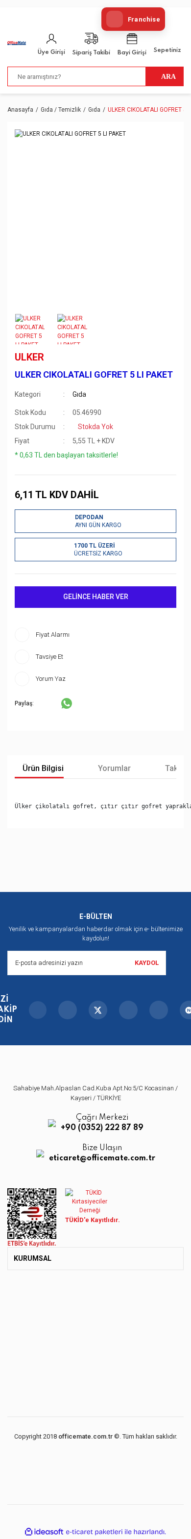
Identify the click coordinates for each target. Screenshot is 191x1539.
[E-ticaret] (94, 1531)
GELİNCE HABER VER (95, 597)
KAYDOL (147, 962)
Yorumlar (113, 768)
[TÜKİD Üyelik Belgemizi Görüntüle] (89, 1201)
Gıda (79, 394)
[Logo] (16, 42)
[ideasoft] (44, 1532)
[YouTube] (128, 1010)
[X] (98, 1010)
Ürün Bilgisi (42, 768)
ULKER (29, 357)
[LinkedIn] (158, 1010)
